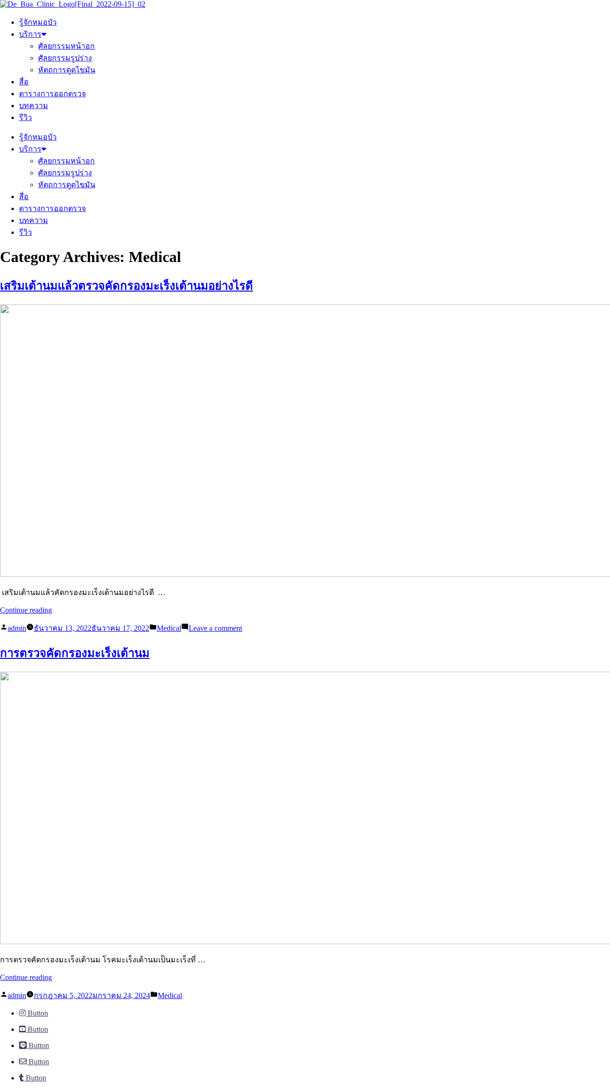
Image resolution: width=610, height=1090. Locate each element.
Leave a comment (215, 628)
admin (17, 628)
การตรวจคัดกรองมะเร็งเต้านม (75, 653)
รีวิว (25, 117)
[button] (33, 1013)
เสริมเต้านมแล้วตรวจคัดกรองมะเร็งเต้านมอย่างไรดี (126, 286)
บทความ (33, 105)
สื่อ (24, 82)
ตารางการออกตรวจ (52, 94)
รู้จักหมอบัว (38, 22)
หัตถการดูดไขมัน (66, 70)
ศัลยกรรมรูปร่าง (65, 58)
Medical (169, 628)
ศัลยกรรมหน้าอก (66, 46)
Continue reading (26, 610)
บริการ (30, 34)
